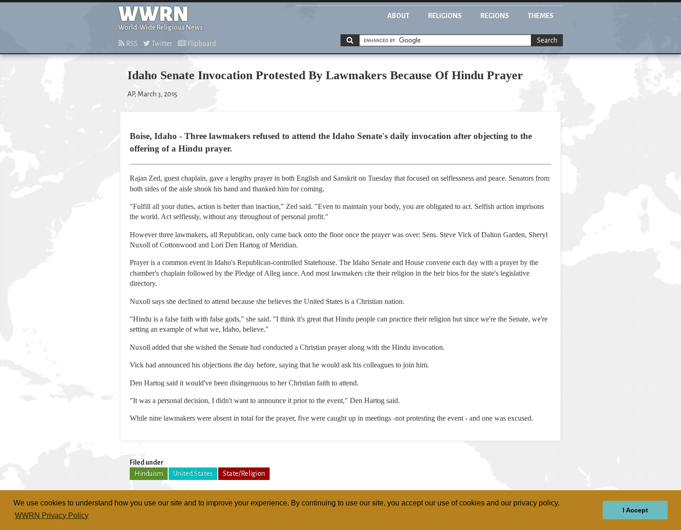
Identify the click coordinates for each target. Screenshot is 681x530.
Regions (494, 15)
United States (193, 473)
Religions (445, 15)
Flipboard (201, 43)
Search (547, 40)
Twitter (161, 43)
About (398, 15)
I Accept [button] (635, 510)
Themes (541, 15)
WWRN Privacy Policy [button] (51, 515)
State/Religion (244, 473)
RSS (131, 43)
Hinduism (148, 473)
